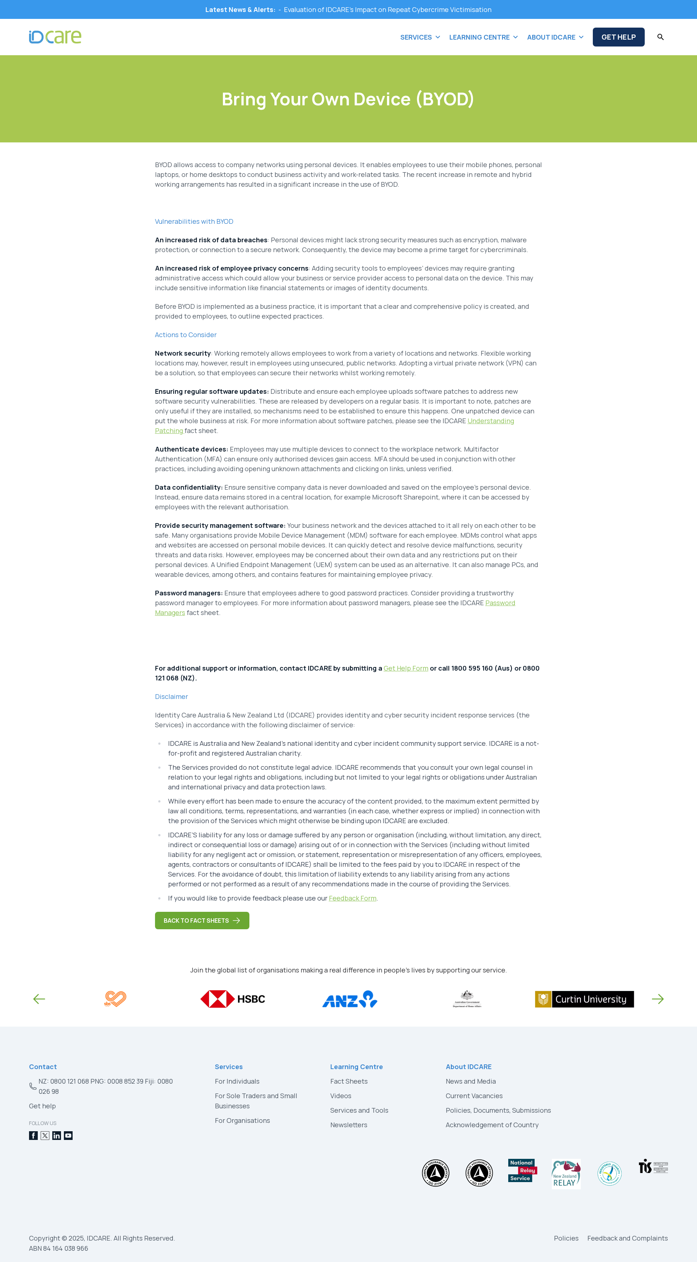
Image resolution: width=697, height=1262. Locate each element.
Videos (340, 1095)
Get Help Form (406, 668)
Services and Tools (359, 1110)
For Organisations (242, 1120)
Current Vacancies (474, 1095)
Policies (566, 1238)
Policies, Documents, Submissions (498, 1110)
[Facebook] (33, 1135)
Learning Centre (356, 1066)
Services (229, 1066)
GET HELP (619, 37)
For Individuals (237, 1081)
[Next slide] (658, 999)
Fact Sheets (349, 1081)
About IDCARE (469, 1066)
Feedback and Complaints (627, 1238)
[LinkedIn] (56, 1135)
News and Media (471, 1081)
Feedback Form (352, 898)
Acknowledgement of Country (492, 1124)
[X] (45, 1135)
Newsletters (348, 1124)
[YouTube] (68, 1135)
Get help (42, 1105)
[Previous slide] (39, 999)
